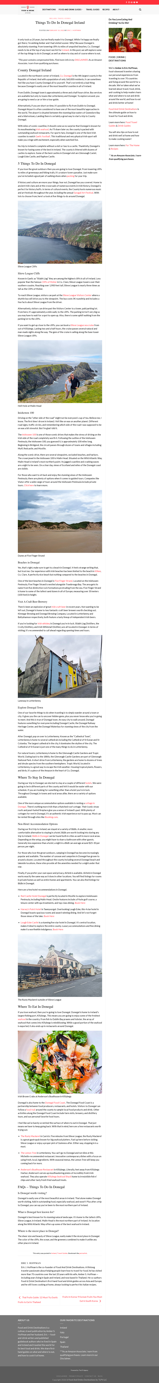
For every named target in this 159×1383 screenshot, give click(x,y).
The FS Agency (83, 1370)
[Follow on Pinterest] (134, 2)
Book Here (80, 903)
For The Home (133, 145)
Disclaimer (65, 1358)
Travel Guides (93, 10)
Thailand (64, 1346)
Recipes (106, 10)
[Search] (140, 9)
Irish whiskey (44, 623)
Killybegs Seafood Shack (59, 1176)
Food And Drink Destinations (123, 109)
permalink (83, 1253)
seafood (22, 1019)
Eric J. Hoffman (74, 30)
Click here (29, 485)
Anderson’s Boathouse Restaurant (37, 1169)
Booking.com (51, 817)
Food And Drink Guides (70, 10)
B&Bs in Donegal (40, 836)
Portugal (64, 1337)
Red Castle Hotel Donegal (33, 896)
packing (70, 176)
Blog (100, 1376)
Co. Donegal (66, 75)
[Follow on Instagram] (129, 2)
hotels (88, 783)
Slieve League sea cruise (82, 325)
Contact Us (90, 1376)
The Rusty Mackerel (30, 1136)
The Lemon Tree (28, 1153)
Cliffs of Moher (49, 282)
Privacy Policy (76, 1376)
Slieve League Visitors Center (77, 295)
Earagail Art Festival (83, 192)
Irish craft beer (58, 607)
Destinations (49, 10)
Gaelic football (42, 136)
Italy (62, 1332)
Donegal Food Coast (55, 1102)
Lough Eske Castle (29, 922)
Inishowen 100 (29, 434)
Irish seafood (42, 129)
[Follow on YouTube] (137, 2)
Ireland (53, 18)
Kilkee (98, 571)
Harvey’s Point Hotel (31, 909)
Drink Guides (124, 125)
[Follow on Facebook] (126, 2)
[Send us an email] (131, 2)
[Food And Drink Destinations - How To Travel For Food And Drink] (28, 9)
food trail (30, 1109)
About (116, 10)
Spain (62, 1342)
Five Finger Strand (63, 581)
